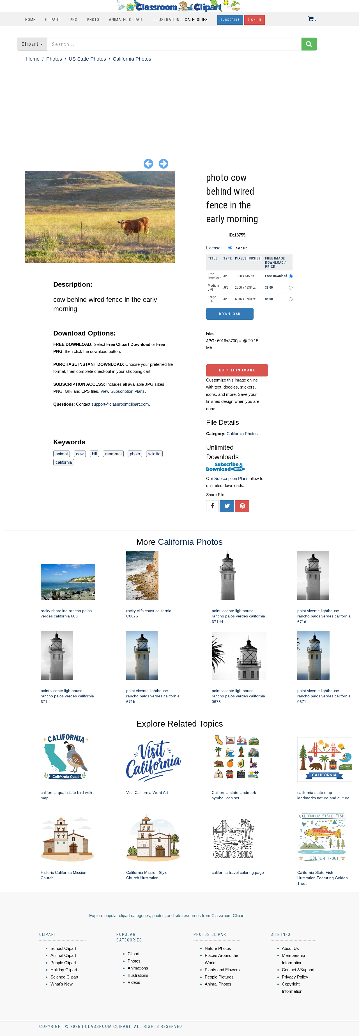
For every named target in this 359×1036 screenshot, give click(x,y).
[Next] (163, 163)
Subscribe (230, 20)
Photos (54, 59)
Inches (254, 258)
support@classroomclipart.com (120, 404)
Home (30, 19)
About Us (290, 948)
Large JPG (212, 299)
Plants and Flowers (222, 969)
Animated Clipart (126, 19)
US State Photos (87, 59)
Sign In (254, 20)
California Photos (132, 59)
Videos (134, 982)
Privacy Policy (295, 977)
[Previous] (148, 163)
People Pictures (219, 977)
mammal (113, 453)
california (64, 462)
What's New (61, 984)
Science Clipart (64, 977)
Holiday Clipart (63, 969)
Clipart (52, 19)
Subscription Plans (231, 478)
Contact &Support (298, 969)
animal (62, 453)
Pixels (241, 258)
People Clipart (63, 962)
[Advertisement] (179, 105)
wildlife (154, 453)
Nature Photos (218, 948)
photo (135, 453)
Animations (138, 968)
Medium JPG (213, 287)
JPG (226, 276)
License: (214, 247)
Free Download (215, 276)
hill (94, 453)
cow (80, 453)
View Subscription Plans (122, 391)
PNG (73, 19)
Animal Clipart (63, 955)
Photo (93, 19)
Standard (241, 248)
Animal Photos (218, 984)
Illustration (167, 19)
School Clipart (63, 948)
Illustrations (138, 975)
